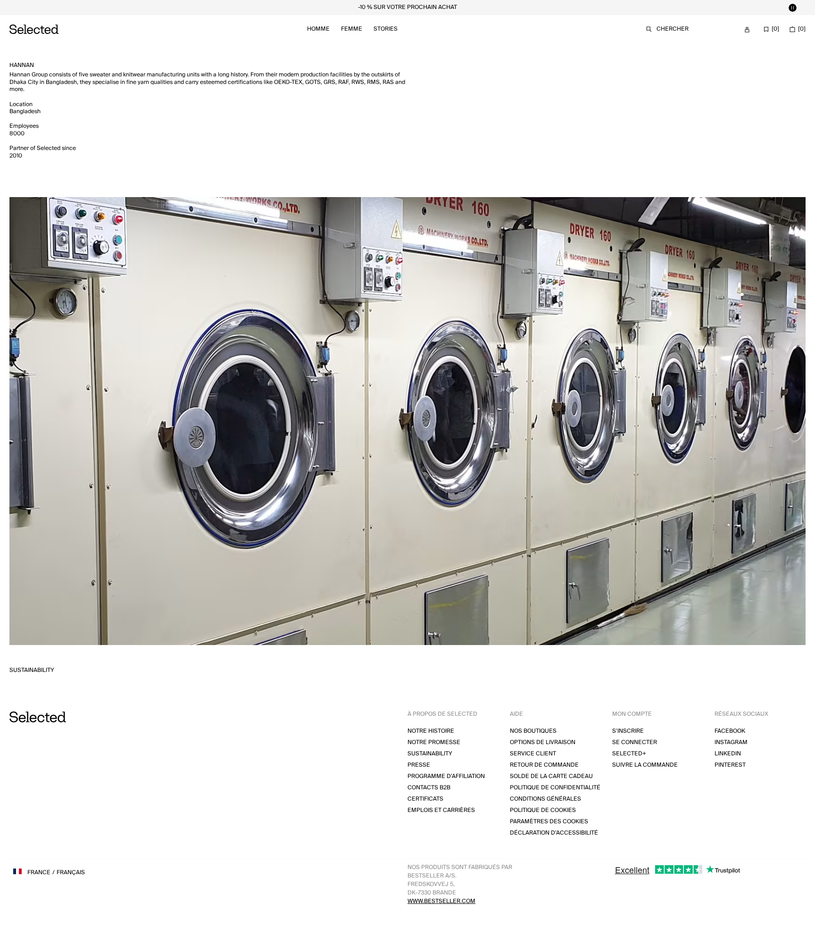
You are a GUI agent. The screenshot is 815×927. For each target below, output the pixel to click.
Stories (386, 29)
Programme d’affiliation (446, 776)
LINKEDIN (728, 754)
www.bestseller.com (441, 901)
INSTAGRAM (731, 742)
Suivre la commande (645, 765)
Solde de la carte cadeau (551, 776)
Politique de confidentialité (555, 788)
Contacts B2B (429, 788)
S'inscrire (628, 731)
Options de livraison (542, 742)
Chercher (673, 29)
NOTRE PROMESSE (434, 742)
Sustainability (31, 670)
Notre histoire (431, 731)
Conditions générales (545, 799)
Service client (533, 754)
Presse (419, 765)
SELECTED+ (629, 754)
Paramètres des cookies (549, 822)
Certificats (425, 799)
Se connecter (634, 742)
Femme (351, 29)
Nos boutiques (533, 731)
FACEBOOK (730, 731)
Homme (318, 29)
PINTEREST (730, 765)
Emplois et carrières (441, 810)
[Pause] (792, 7)
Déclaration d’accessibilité (554, 833)
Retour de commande (544, 765)
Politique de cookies (543, 810)
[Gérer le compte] (747, 29)
